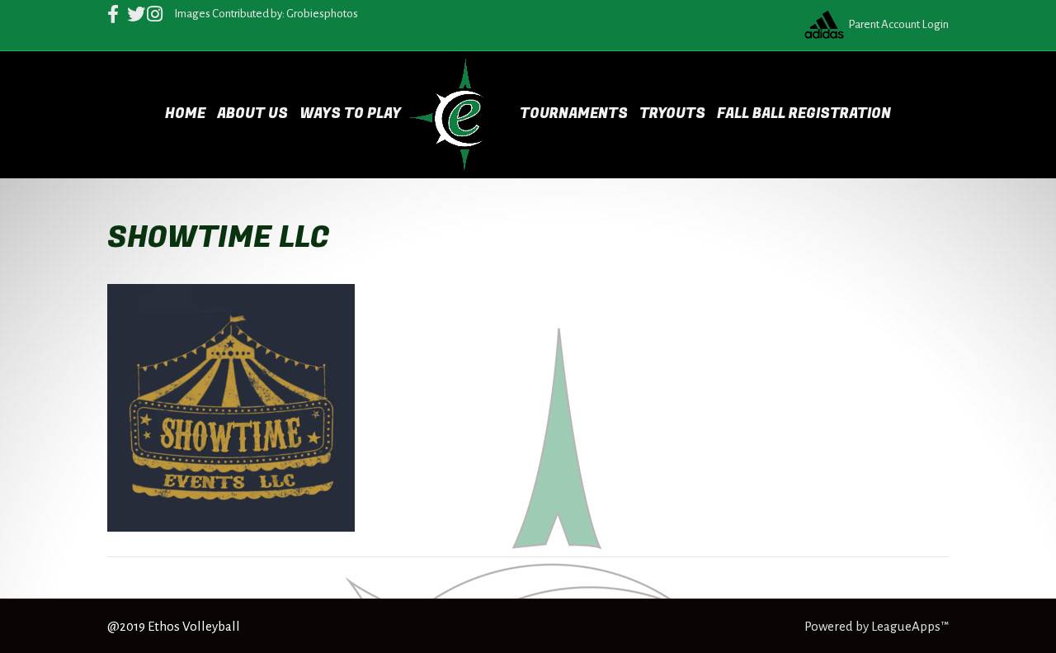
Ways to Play (350, 113)
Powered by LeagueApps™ (876, 626)
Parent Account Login (898, 24)
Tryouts (672, 113)
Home (185, 113)
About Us (252, 113)
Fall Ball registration (804, 113)
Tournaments (574, 113)
